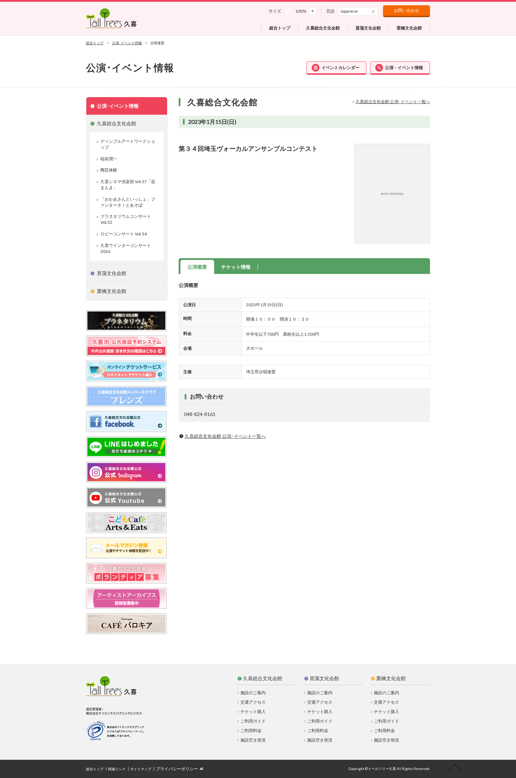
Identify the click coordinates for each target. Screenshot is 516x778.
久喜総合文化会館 (262, 678)
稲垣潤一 (108, 158)
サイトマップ (140, 769)
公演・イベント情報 (404, 67)
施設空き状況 (253, 740)
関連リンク (117, 769)
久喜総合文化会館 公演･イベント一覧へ (393, 101)
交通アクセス (253, 702)
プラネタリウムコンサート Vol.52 (125, 219)
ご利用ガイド (253, 721)
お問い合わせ (406, 10)
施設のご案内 (253, 692)
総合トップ (95, 43)
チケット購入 (253, 711)
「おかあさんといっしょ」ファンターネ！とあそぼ (127, 202)
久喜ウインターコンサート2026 (125, 248)
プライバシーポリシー (177, 768)
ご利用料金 (251, 730)
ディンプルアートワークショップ (127, 144)
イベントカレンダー (340, 67)
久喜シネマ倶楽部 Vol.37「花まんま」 (127, 184)
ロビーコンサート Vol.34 (123, 233)
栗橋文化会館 (391, 678)
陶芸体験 (108, 170)
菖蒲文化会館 (324, 678)
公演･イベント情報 (127, 43)
